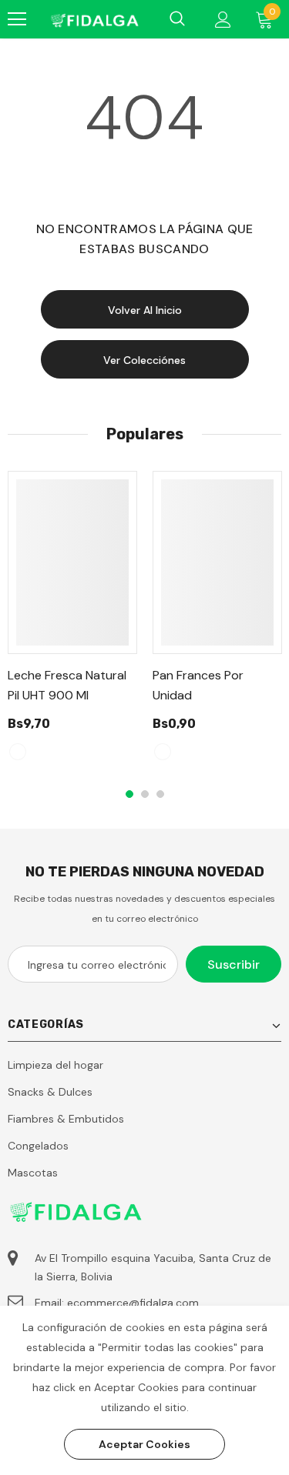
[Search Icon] (177, 19)
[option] (72, 623)
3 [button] (160, 794)
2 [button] (145, 794)
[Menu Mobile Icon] (17, 19)
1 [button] (129, 794)
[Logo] (94, 19)
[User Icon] (223, 20)
